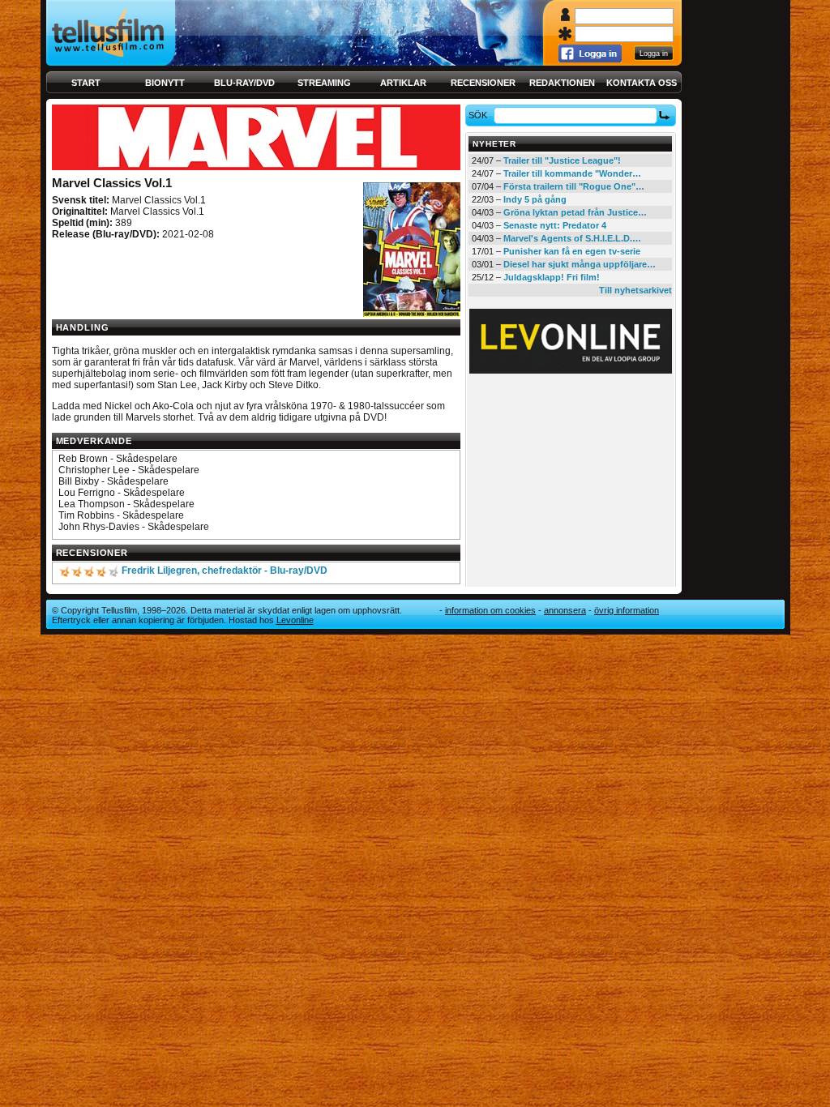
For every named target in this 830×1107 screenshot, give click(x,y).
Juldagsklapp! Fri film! (551, 277)
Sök (477, 115)
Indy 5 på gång (535, 199)
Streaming (324, 83)
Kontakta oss (641, 83)
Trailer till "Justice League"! (562, 160)
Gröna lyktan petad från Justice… (575, 212)
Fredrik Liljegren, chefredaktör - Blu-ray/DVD (224, 570)
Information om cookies (490, 610)
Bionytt (165, 83)
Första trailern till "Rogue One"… (573, 186)
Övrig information (626, 610)
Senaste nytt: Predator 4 (554, 225)
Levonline (295, 620)
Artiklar (403, 83)
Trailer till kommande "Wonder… (572, 173)
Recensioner (483, 83)
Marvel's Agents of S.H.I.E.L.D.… (572, 238)
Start (86, 83)
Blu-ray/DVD (244, 83)
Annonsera (565, 610)
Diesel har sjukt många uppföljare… (579, 264)
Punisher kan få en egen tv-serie (571, 251)
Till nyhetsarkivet (635, 290)
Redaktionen (562, 83)
